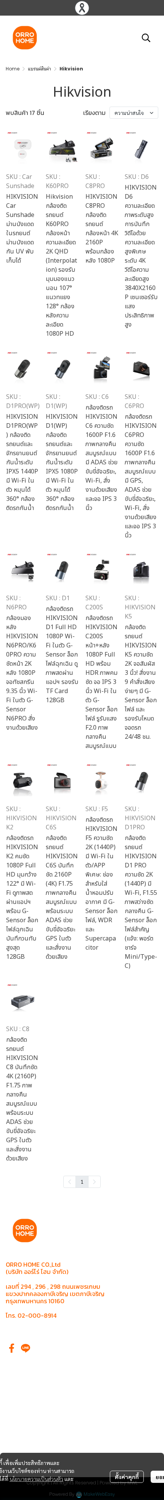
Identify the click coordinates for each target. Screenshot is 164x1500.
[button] (146, 37)
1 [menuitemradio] (82, 1181)
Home (12, 68)
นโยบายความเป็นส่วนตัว (36, 1478)
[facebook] (12, 1348)
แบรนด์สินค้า (39, 68)
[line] (25, 1348)
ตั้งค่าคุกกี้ (127, 1476)
